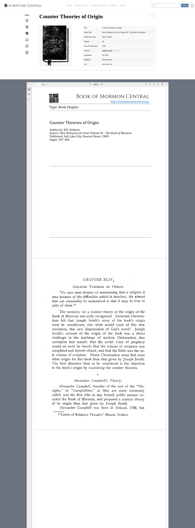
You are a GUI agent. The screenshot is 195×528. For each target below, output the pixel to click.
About (123, 5)
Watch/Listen (81, 5)
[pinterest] (27, 33)
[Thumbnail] (29, 89)
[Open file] (154, 84)
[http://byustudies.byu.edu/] (76, 248)
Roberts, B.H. (107, 51)
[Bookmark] (29, 94)
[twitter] (27, 27)
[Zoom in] (102, 84)
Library (114, 5)
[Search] (29, 84)
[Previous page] (33, 84)
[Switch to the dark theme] (146, 84)
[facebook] (27, 20)
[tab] (29, 89)
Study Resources (98, 5)
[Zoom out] (90, 84)
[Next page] (46, 84)
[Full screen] (150, 84)
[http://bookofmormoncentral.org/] (84, 136)
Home (69, 5)
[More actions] (166, 84)
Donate (185, 5)
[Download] (158, 84)
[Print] (162, 84)
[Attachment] (29, 99)
